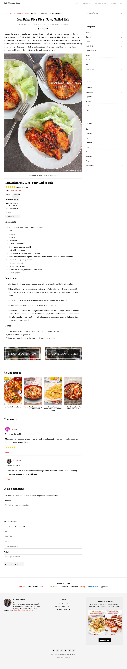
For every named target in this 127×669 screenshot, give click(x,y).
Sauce (88, 55)
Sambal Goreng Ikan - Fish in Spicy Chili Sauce (73, 408)
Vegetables (90, 165)
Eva (13, 429)
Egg (87, 138)
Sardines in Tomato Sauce (13, 407)
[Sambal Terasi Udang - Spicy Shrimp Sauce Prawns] (33, 391)
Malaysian (89, 106)
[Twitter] (65, 650)
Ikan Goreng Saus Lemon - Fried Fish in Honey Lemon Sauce (53, 408)
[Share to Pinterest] (43, 29)
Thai (87, 110)
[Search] (120, 13)
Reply (7, 452)
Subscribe (104, 640)
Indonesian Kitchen (116, 3)
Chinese (89, 87)
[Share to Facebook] (38, 29)
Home (6, 13)
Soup (87, 64)
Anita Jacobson (16, 190)
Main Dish (16, 194)
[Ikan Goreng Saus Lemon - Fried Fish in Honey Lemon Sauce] (53, 391)
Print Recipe (13, 216)
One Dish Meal (91, 51)
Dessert (88, 37)
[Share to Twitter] (47, 29)
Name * (6, 531)
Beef (87, 129)
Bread (88, 32)
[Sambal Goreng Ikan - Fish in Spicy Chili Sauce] (73, 391)
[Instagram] (61, 650)
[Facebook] (53, 650)
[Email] (69, 650)
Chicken (89, 133)
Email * (6, 542)
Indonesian (24, 13)
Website (7, 552)
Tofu (87, 161)
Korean (88, 101)
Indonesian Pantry (100, 3)
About (77, 3)
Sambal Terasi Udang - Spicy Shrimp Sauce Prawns (33, 408)
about (58, 657)
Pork (87, 147)
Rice (87, 152)
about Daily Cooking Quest (23, 610)
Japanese (89, 97)
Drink (88, 41)
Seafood (16, 199)
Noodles (89, 143)
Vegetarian (90, 69)
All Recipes (86, 3)
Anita (15, 460)
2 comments (64, 24)
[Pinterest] (57, 650)
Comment (8, 500)
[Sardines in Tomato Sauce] (13, 391)
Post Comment (13, 564)
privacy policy (65, 657)
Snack (88, 60)
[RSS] (73, 650)
